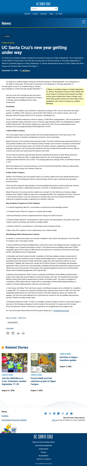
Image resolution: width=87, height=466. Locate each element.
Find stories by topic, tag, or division (14, 420)
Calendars (43, 14)
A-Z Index (59, 14)
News (6, 23)
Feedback (5, 416)
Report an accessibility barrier (43, 442)
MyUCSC (27, 14)
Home (8, 36)
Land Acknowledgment (43, 445)
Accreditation (43, 456)
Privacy (43, 452)
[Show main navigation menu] (83, 21)
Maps (51, 14)
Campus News (13, 322)
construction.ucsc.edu (61, 310)
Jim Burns (26, 71)
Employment (43, 449)
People (35, 14)
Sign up (54, 420)
